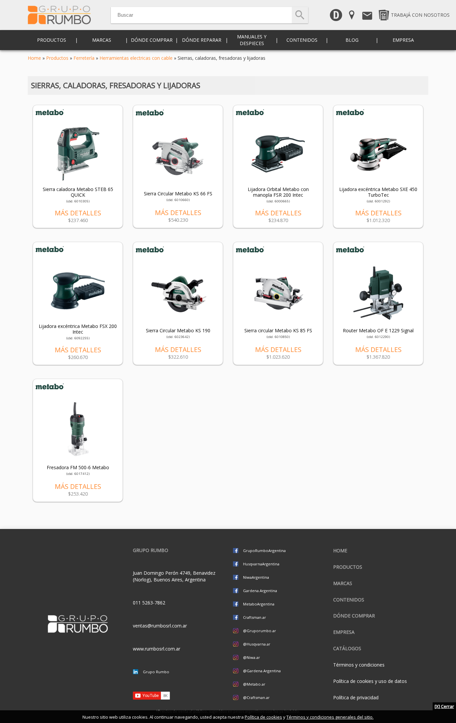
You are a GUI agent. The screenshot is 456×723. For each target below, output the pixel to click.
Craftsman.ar (254, 617)
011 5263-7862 (149, 602)
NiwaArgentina (256, 577)
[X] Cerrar (444, 706)
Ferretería (83, 58)
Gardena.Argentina (260, 590)
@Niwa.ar (251, 657)
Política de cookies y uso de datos (370, 681)
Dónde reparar (201, 40)
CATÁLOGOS (347, 648)
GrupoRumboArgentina (264, 550)
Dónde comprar (152, 40)
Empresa (403, 40)
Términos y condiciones (359, 665)
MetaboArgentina (258, 603)
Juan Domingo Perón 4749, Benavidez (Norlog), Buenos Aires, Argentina (174, 576)
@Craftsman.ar (256, 697)
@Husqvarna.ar (256, 644)
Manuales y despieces (251, 39)
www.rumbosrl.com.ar (156, 649)
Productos (57, 58)
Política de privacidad (356, 697)
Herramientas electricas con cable (136, 58)
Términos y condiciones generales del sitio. (330, 717)
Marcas (342, 583)
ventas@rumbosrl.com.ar (160, 625)
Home (34, 58)
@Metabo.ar (254, 684)
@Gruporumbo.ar (259, 630)
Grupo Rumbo (156, 671)
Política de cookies (263, 717)
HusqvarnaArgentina (261, 563)
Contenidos (348, 599)
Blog (352, 40)
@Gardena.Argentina (262, 670)
